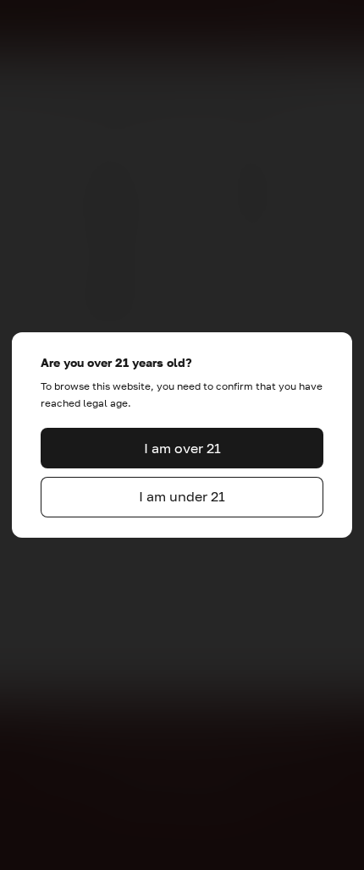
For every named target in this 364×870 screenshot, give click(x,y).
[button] (182, 448)
